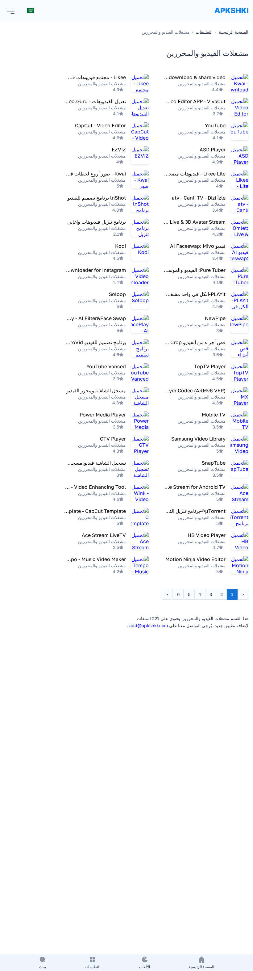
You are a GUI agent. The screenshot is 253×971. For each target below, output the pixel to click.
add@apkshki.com (148, 625)
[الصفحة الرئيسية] (231, 16)
